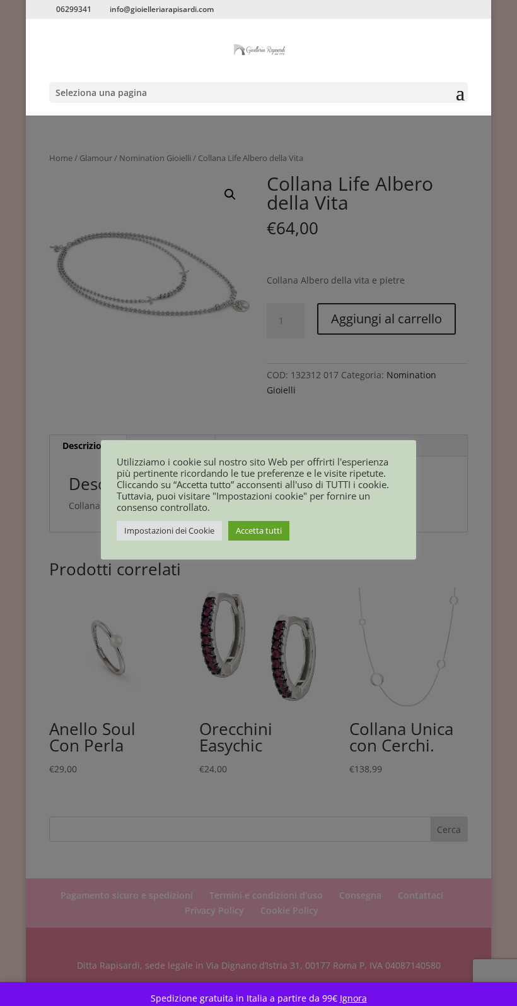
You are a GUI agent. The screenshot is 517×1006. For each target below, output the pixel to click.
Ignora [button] (353, 998)
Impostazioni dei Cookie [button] (169, 530)
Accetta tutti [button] (259, 530)
